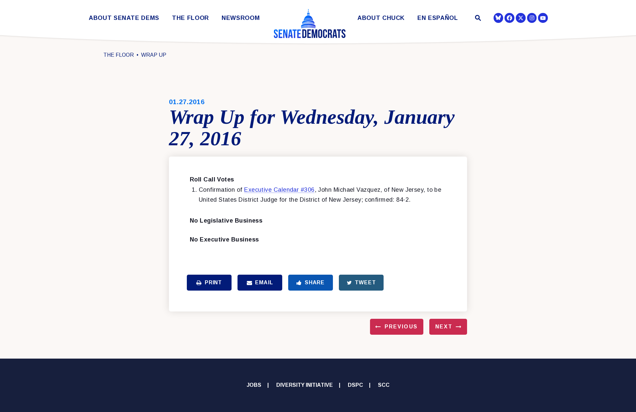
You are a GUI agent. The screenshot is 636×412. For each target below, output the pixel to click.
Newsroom (241, 18)
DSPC (355, 385)
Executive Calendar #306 (279, 189)
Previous (401, 326)
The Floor (190, 18)
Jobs (254, 385)
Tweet (365, 282)
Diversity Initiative (304, 385)
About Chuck (381, 18)
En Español (437, 18)
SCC (384, 385)
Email (264, 282)
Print (213, 282)
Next (443, 326)
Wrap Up (153, 55)
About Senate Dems (124, 18)
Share (315, 282)
